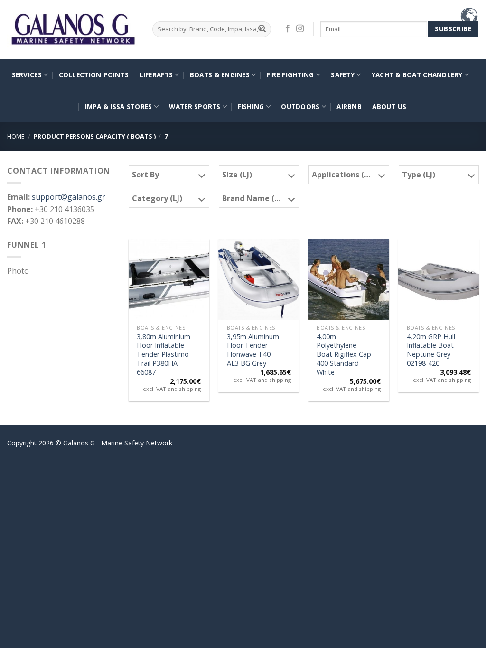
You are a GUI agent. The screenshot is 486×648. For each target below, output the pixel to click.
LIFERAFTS (156, 74)
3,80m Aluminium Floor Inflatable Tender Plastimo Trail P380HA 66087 (163, 355)
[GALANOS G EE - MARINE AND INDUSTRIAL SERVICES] (72, 29)
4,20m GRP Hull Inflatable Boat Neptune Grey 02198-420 (431, 350)
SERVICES (27, 74)
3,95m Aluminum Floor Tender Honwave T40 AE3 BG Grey (253, 350)
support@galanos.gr (68, 197)
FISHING (251, 106)
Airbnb (349, 106)
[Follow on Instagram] (300, 29)
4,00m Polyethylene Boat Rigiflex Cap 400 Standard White (344, 355)
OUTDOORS (300, 106)
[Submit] (262, 29)
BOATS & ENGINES (220, 74)
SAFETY (343, 74)
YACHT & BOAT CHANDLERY (417, 74)
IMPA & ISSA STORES (118, 106)
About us (389, 106)
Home (16, 136)
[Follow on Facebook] (287, 29)
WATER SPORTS (194, 106)
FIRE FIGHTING (290, 74)
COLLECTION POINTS (94, 74)
